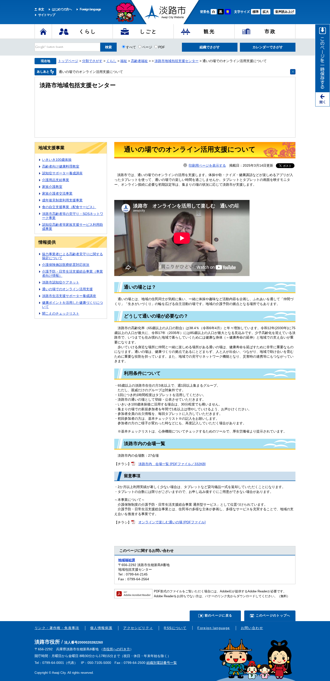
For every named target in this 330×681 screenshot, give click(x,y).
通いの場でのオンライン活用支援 (67, 289)
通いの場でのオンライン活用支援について (91, 72)
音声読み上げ (284, 12)
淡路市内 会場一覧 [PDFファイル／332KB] (172, 464)
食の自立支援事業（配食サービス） (69, 207)
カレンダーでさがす (267, 47)
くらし (87, 31)
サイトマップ (46, 15)
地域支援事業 (51, 147)
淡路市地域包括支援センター (177, 61)
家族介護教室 (52, 187)
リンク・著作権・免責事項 (57, 628)
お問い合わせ (252, 628)
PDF (161, 47)
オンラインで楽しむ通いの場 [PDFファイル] (172, 522)
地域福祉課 (126, 560)
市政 (270, 31)
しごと (148, 31)
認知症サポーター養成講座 (62, 173)
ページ (147, 47)
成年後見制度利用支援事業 (62, 200)
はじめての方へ (62, 9)
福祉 (123, 61)
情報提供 (47, 242)
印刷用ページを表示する (207, 165)
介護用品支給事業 (55, 180)
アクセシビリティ (138, 628)
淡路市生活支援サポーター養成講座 (69, 296)
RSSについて (175, 628)
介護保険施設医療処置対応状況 (65, 265)
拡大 (266, 12)
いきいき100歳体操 (57, 160)
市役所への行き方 (116, 649)
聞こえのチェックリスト (60, 313)
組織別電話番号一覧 (161, 663)
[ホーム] (43, 31)
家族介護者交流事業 (57, 193)
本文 (41, 9)
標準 (255, 12)
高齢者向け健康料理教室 (60, 166)
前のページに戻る (218, 615)
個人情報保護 (101, 628)
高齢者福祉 (139, 61)
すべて (131, 47)
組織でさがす (210, 47)
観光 (209, 31)
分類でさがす (92, 61)
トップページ (68, 61)
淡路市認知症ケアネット (60, 282)
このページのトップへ (273, 615)
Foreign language (90, 9)
